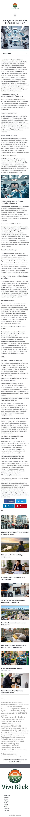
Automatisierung (19, 704)
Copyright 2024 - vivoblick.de (15, 815)
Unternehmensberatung (20, 749)
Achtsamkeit (5, 702)
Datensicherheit (6, 709)
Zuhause (6, 797)
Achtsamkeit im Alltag (16, 702)
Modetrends (14, 728)
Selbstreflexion (18, 739)
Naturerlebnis (25, 731)
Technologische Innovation (10, 746)
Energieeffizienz (19, 713)
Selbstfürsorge (7, 739)
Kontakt (6, 810)
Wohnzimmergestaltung (7, 756)
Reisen (6, 804)
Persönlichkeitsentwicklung (22, 732)
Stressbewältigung (10, 743)
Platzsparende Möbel (7, 735)
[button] (15, 15)
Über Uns (6, 808)
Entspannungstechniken (13, 717)
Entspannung (4, 715)
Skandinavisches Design (7, 741)
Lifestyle (6, 801)
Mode (5, 802)
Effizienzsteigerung (17, 711)
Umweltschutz (7, 749)
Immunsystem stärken (16, 723)
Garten (6, 799)
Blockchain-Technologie (14, 706)
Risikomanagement (20, 737)
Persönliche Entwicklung (8, 733)
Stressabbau (18, 741)
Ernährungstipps (19, 719)
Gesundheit (6, 724)
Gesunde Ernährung (11, 721)
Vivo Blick (7, 795)
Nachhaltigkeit (13, 730)
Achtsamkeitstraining (8, 704)
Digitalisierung (5, 711)
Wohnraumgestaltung (9, 754)
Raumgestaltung (8, 737)
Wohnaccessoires (15, 752)
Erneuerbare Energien (7, 719)
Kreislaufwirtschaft (5, 726)
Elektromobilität (6, 713)
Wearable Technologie (6, 752)
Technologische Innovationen (10, 747)
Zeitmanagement (19, 756)
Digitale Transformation (20, 709)
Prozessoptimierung (18, 735)
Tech (5, 806)
